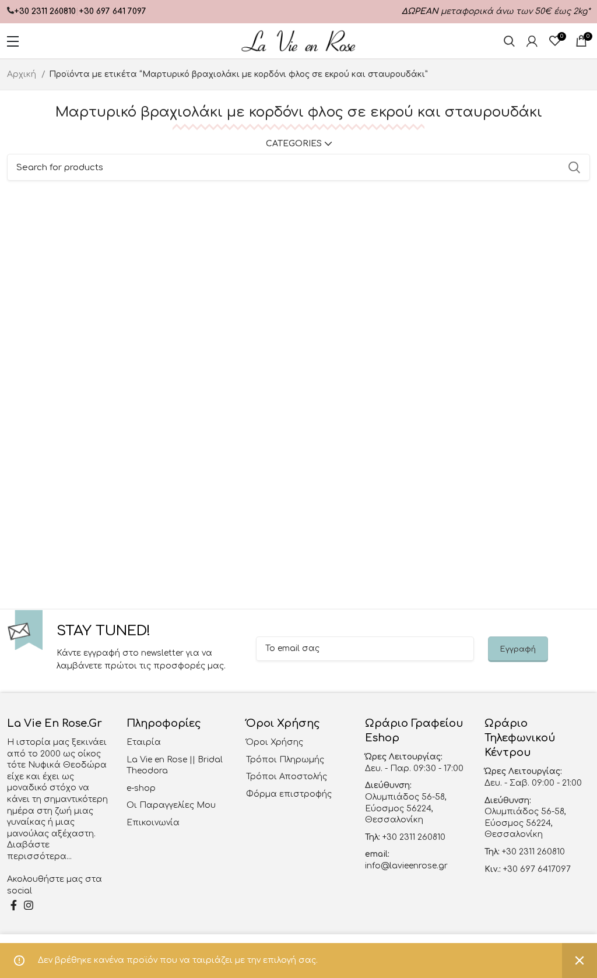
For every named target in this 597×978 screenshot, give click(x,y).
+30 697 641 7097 (112, 11)
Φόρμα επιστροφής (289, 794)
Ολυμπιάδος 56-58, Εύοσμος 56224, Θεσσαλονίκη (406, 808)
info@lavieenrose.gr (406, 865)
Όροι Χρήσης (274, 742)
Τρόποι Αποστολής (286, 776)
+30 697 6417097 (536, 869)
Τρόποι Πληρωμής (285, 759)
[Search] (509, 40)
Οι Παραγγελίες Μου (171, 805)
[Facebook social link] (13, 905)
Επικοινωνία (153, 822)
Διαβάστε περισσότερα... (39, 850)
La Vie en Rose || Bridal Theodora (175, 765)
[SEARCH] (574, 167)
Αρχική (22, 74)
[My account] (532, 40)
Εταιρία (144, 742)
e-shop (141, 788)
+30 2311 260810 (45, 11)
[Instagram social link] (28, 905)
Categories (294, 144)
